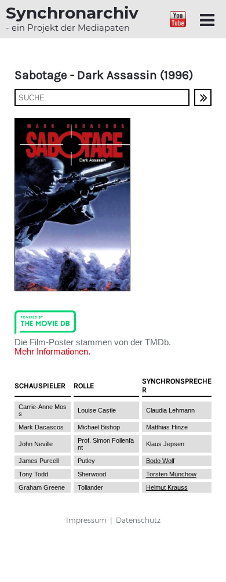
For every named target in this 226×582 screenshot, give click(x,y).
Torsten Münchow (171, 474)
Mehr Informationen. (52, 351)
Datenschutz (138, 520)
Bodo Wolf (160, 460)
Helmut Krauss (167, 487)
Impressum (86, 520)
